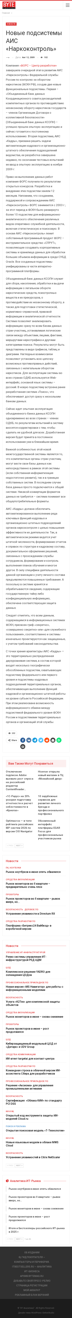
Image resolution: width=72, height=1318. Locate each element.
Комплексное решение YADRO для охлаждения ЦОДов (28, 973)
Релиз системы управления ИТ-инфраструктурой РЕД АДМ (26, 958)
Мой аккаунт (31, 1290)
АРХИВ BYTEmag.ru (32, 1276)
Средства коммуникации (21, 1054)
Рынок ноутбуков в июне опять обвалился (33, 872)
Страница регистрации (31, 1285)
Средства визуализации (20, 879)
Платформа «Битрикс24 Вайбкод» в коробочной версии (28, 927)
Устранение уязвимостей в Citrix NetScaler (33, 1157)
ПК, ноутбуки (13, 868)
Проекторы (12, 894)
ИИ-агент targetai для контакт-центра (30, 1058)
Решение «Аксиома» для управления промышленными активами (29, 1087)
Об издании (32, 1252)
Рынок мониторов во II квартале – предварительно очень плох (28, 885)
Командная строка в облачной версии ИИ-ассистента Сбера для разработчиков (33, 1072)
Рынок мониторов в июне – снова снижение (34, 1016)
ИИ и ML (10, 1111)
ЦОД (8, 967)
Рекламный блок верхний (32, 1295)
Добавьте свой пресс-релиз (31, 1280)
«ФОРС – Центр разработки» (38, 65)
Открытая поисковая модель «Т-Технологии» (35, 1130)
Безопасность (14, 909)
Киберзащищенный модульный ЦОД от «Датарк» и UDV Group (31, 1045)
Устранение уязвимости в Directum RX (30, 913)
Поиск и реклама (16, 1126)
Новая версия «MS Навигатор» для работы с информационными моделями (34, 988)
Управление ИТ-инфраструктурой (25, 952)
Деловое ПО (31, 909)
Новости (11, 24)
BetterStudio (48, 1313)
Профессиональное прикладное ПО (27, 982)
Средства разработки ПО (20, 921)
